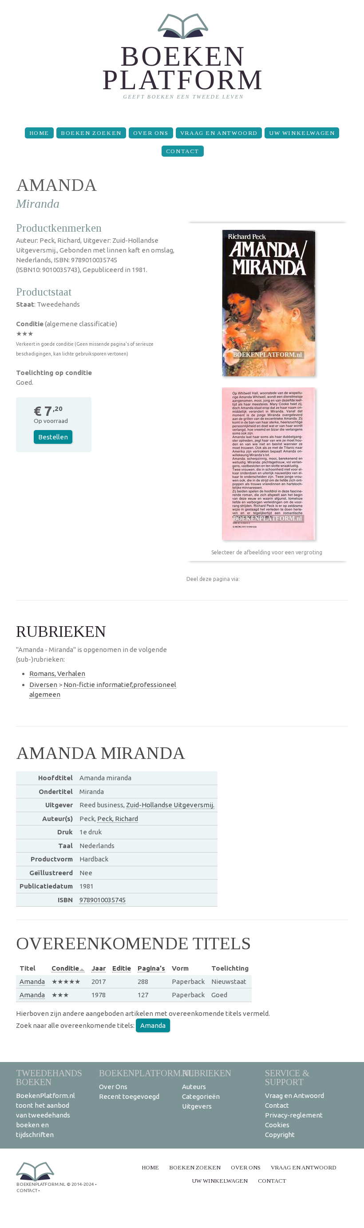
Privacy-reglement (294, 1115)
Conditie (65, 968)
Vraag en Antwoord (218, 133)
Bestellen (53, 437)
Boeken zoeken (91, 133)
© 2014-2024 (80, 1184)
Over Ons (151, 133)
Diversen (43, 684)
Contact (182, 151)
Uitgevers (197, 1106)
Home (39, 133)
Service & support (287, 1077)
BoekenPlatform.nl (146, 1073)
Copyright (280, 1134)
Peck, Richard (117, 818)
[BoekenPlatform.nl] (182, 60)
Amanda (32, 981)
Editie (121, 968)
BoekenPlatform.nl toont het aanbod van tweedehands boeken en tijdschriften (45, 1115)
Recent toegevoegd (129, 1096)
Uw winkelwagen (302, 133)
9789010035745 (102, 900)
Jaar (98, 968)
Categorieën (201, 1096)
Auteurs (194, 1086)
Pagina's (151, 968)
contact (26, 1190)
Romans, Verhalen (57, 673)
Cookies (277, 1125)
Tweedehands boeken (49, 1077)
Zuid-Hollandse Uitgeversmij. (170, 805)
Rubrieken (206, 1073)
